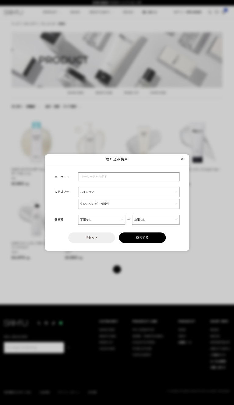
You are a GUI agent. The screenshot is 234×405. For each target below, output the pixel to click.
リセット (91, 237)
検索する (142, 237)
